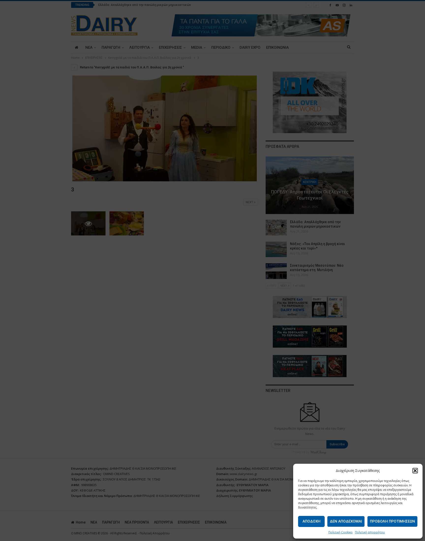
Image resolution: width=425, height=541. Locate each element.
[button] (415, 470)
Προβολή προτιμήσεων (392, 521)
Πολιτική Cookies (340, 532)
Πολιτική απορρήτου (370, 532)
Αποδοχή (311, 521)
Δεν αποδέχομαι (346, 521)
